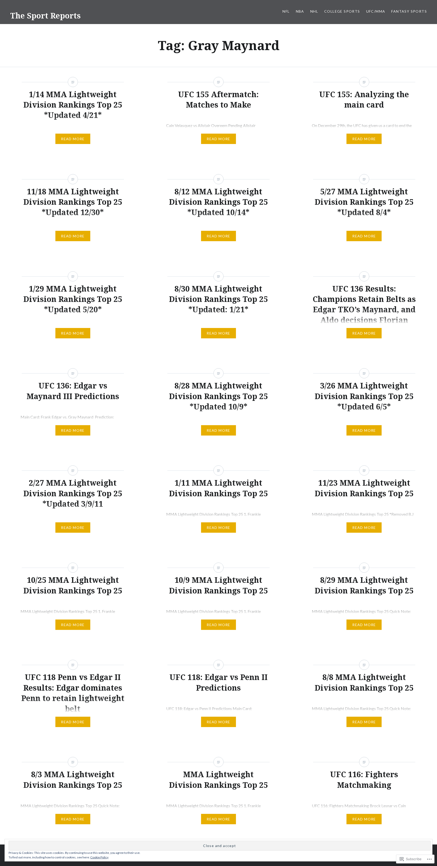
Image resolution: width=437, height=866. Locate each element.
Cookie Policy (99, 857)
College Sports (342, 11)
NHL (314, 11)
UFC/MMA (375, 11)
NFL (286, 11)
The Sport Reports (45, 15)
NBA (300, 11)
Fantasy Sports (409, 11)
